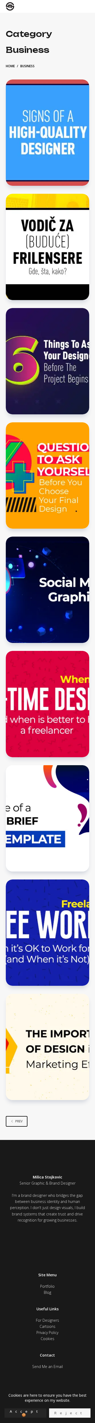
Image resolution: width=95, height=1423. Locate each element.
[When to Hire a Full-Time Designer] (47, 704)
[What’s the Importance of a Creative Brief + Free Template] (47, 818)
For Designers (47, 1320)
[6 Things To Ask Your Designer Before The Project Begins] (47, 361)
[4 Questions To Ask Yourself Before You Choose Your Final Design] (47, 475)
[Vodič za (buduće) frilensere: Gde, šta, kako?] (47, 247)
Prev (18, 1121)
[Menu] (85, 6)
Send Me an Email (47, 1366)
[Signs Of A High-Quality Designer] (47, 132)
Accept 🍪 (25, 1413)
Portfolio (47, 1286)
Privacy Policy (47, 1332)
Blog (47, 1292)
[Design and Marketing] (47, 1047)
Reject (69, 1413)
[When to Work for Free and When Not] (47, 932)
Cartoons (47, 1326)
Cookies (47, 1338)
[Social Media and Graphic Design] (47, 590)
